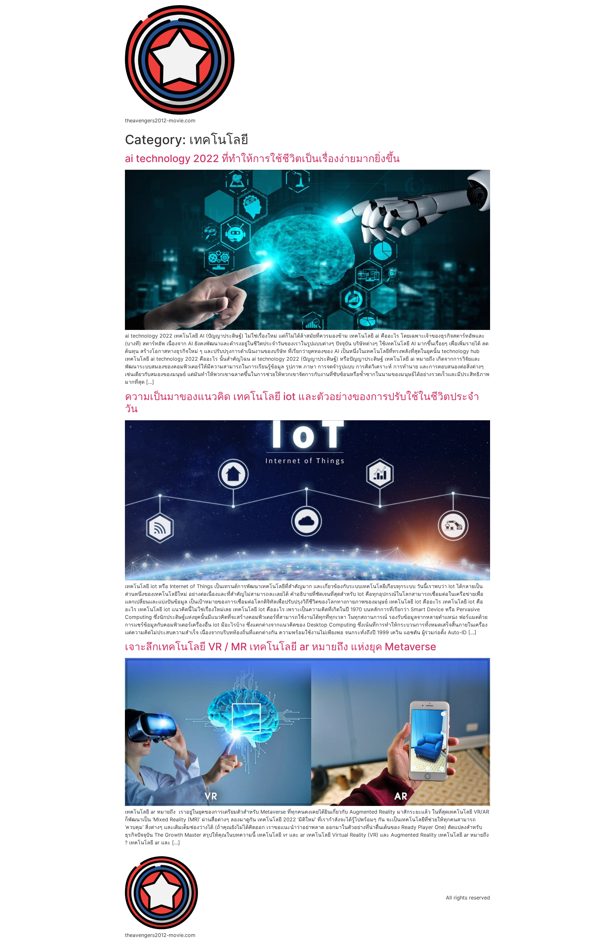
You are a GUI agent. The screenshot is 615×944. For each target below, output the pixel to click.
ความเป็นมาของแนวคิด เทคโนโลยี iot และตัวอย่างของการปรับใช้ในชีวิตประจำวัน (302, 402)
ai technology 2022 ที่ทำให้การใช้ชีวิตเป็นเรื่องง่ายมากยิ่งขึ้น (262, 158)
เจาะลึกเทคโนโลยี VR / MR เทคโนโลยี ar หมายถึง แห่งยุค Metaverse (280, 646)
